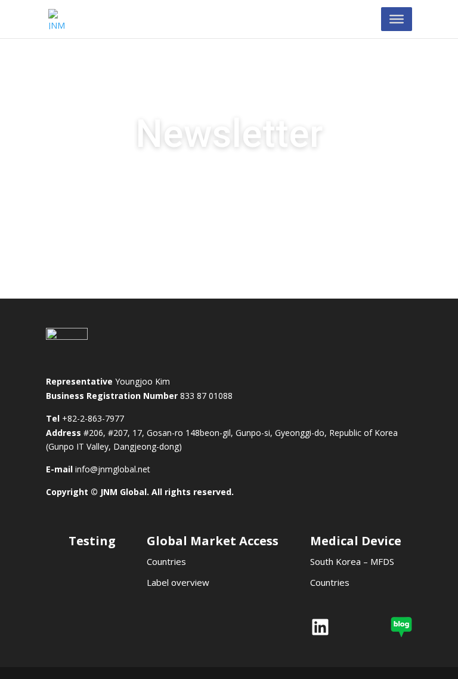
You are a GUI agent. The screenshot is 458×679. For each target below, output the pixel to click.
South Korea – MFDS (352, 561)
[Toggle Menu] (396, 19)
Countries (166, 561)
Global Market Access (212, 541)
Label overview (178, 582)
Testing (92, 541)
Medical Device (355, 541)
